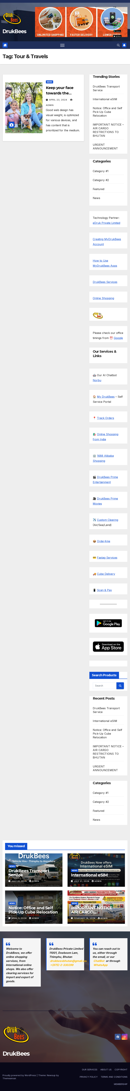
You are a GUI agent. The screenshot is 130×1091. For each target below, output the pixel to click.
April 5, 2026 (19, 918)
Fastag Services (107, 557)
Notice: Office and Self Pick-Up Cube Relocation (107, 111)
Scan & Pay (104, 590)
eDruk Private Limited (106, 223)
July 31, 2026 (20, 881)
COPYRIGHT (121, 1069)
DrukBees (14, 31)
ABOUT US (106, 1069)
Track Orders (105, 418)
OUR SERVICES (89, 1069)
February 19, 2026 (85, 918)
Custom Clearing (107, 520)
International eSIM (105, 99)
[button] (118, 45)
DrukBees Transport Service (28, 872)
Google (118, 338)
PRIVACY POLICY (89, 1076)
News (49, 82)
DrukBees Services (105, 282)
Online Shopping (103, 298)
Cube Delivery (106, 574)
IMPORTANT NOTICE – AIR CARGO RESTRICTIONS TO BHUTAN (93, 914)
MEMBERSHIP (120, 1084)
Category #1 (101, 171)
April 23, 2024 (58, 99)
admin (35, 881)
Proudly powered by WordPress (20, 1075)
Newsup (51, 1075)
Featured (98, 189)
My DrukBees (106, 396)
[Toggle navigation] (62, 45)
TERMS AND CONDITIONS (114, 1076)
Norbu (97, 380)
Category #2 (101, 180)
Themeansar (9, 1078)
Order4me (103, 541)
